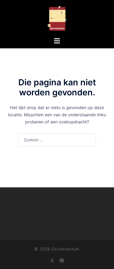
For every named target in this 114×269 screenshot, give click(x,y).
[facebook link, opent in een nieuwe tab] (62, 260)
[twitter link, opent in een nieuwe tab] (52, 260)
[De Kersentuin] (57, 18)
